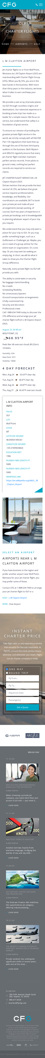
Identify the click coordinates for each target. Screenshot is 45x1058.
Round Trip (19, 672)
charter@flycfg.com (17, 1003)
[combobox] (22, 678)
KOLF (37, 44)
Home (5, 44)
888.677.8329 (15, 1000)
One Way (16, 669)
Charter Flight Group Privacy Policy (33, 1054)
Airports (22, 44)
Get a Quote (22, 707)
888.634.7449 (33, 752)
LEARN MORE (13, 805)
